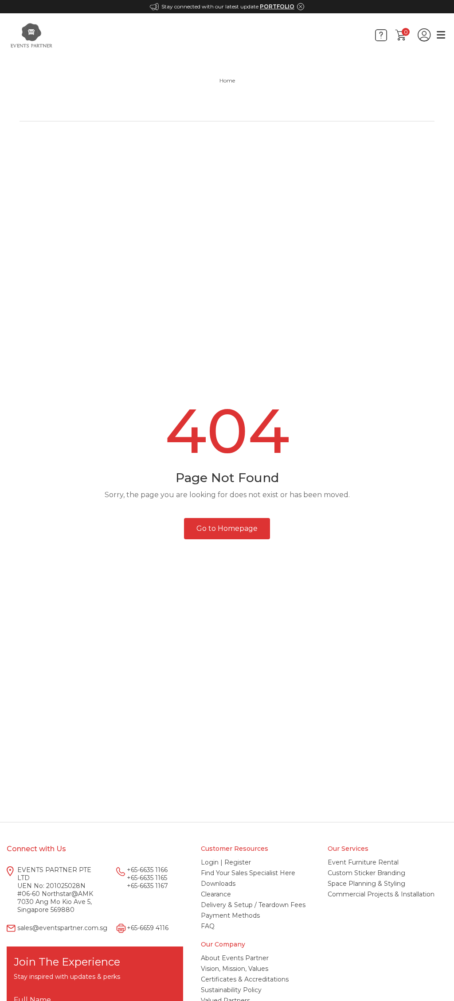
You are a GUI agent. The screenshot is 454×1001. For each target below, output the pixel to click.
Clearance (216, 894)
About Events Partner (235, 958)
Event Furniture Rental (363, 862)
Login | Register (226, 862)
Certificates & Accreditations (245, 979)
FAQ (208, 926)
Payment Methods (230, 915)
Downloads (218, 884)
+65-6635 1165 (147, 878)
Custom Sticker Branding (366, 873)
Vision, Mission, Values (234, 969)
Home (227, 80)
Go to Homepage (227, 528)
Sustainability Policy (231, 990)
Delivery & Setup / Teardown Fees (253, 905)
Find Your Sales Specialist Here (248, 873)
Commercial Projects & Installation (381, 894)
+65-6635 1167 (147, 886)
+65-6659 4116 (147, 928)
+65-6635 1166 (147, 870)
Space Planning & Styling (366, 884)
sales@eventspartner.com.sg (62, 928)
